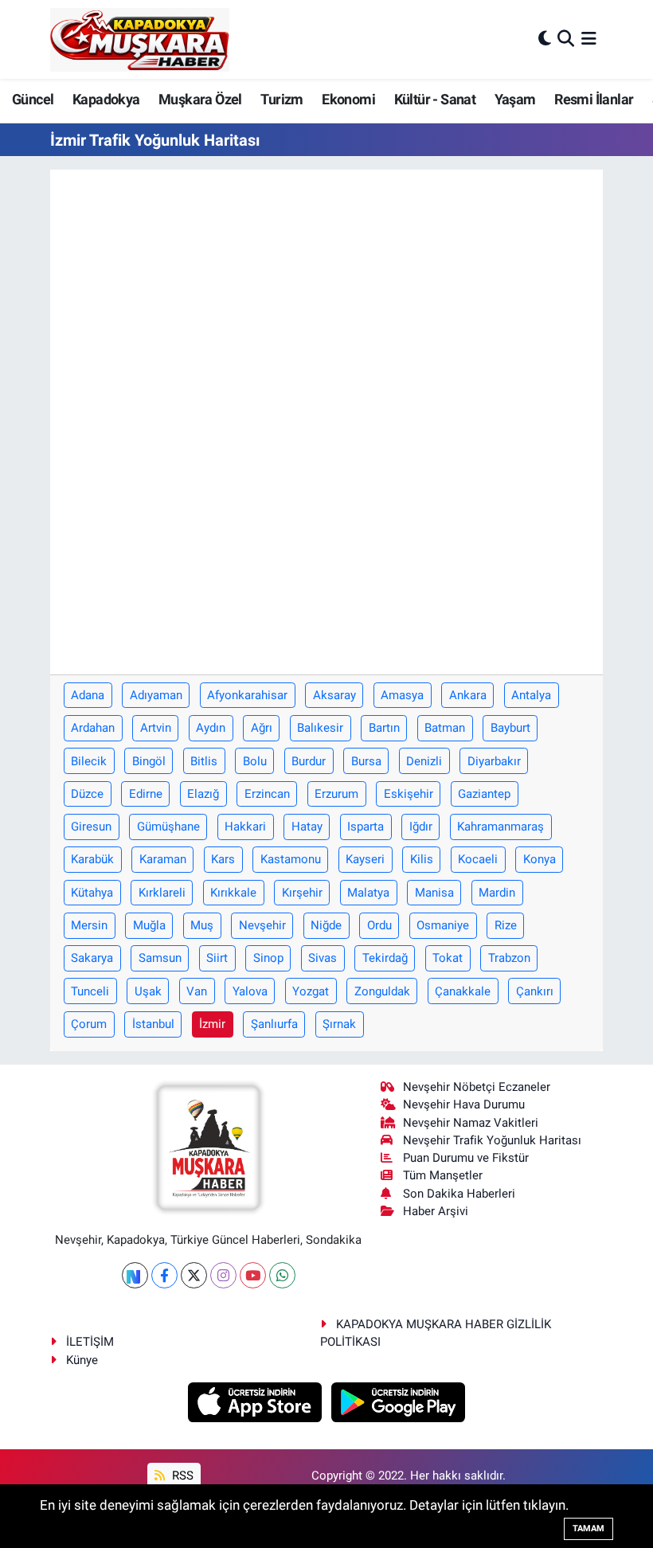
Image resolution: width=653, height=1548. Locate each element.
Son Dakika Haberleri (459, 1193)
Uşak (148, 991)
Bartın (384, 728)
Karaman (162, 859)
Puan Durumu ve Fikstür (466, 1158)
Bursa (366, 761)
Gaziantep (484, 794)
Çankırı (534, 991)
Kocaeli (478, 859)
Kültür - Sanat (435, 99)
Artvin (155, 728)
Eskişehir (408, 794)
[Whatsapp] (282, 1275)
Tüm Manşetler (443, 1175)
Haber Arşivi (435, 1211)
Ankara (468, 695)
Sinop (268, 958)
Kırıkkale (233, 892)
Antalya (531, 695)
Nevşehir (262, 925)
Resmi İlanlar (593, 99)
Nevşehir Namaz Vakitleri (470, 1123)
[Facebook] (164, 1275)
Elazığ (203, 794)
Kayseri (365, 859)
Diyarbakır (494, 761)
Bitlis (203, 761)
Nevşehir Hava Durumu (464, 1104)
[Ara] (565, 39)
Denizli (424, 761)
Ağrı (261, 728)
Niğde (326, 925)
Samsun (160, 958)
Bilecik (89, 761)
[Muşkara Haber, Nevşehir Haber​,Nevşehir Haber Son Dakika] (139, 39)
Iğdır (420, 826)
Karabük (92, 859)
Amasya (402, 695)
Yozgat (310, 991)
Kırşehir (302, 892)
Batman (444, 728)
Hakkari (245, 826)
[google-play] (398, 1401)
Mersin (89, 925)
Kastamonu (290, 859)
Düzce (87, 794)
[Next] (135, 1275)
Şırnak (339, 1024)
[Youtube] (253, 1275)
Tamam (588, 1528)
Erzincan (267, 794)
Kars (223, 859)
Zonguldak (382, 991)
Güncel (32, 99)
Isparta (365, 826)
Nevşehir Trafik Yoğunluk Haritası (492, 1140)
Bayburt (510, 728)
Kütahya (92, 892)
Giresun (91, 826)
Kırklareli (162, 892)
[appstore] (257, 1401)
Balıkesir (320, 728)
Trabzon (509, 958)
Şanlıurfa (274, 1024)
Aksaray (334, 695)
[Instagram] (223, 1275)
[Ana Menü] (588, 39)
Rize (506, 925)
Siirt (217, 958)
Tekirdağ (385, 958)
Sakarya (92, 958)
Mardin (497, 892)
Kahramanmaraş (500, 826)
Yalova (250, 991)
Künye (82, 1360)
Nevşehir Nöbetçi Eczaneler (476, 1087)
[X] (194, 1275)
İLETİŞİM (90, 1342)
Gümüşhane (168, 826)
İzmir (212, 1024)
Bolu (255, 761)
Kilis (421, 859)
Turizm (281, 99)
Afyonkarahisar (247, 695)
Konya (539, 859)
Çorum (89, 1024)
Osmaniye (442, 925)
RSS (181, 1475)
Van (196, 991)
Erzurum (336, 794)
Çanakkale (463, 991)
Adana (87, 695)
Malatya (368, 892)
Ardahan (93, 728)
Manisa (434, 892)
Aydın (210, 728)
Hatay (307, 826)
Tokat (447, 958)
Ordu (379, 925)
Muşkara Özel (200, 99)
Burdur (308, 761)
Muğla (149, 925)
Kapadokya (106, 99)
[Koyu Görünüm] (544, 39)
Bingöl (149, 761)
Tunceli (90, 991)
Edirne (145, 794)
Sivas (322, 958)
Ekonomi (348, 99)
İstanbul (153, 1024)
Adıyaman (156, 695)
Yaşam (515, 99)
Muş (201, 925)
